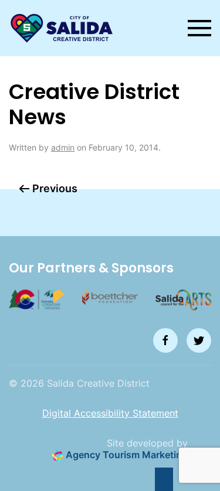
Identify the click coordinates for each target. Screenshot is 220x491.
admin (63, 147)
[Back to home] (61, 28)
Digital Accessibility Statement (110, 413)
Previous (54, 188)
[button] (199, 28)
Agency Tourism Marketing (125, 455)
